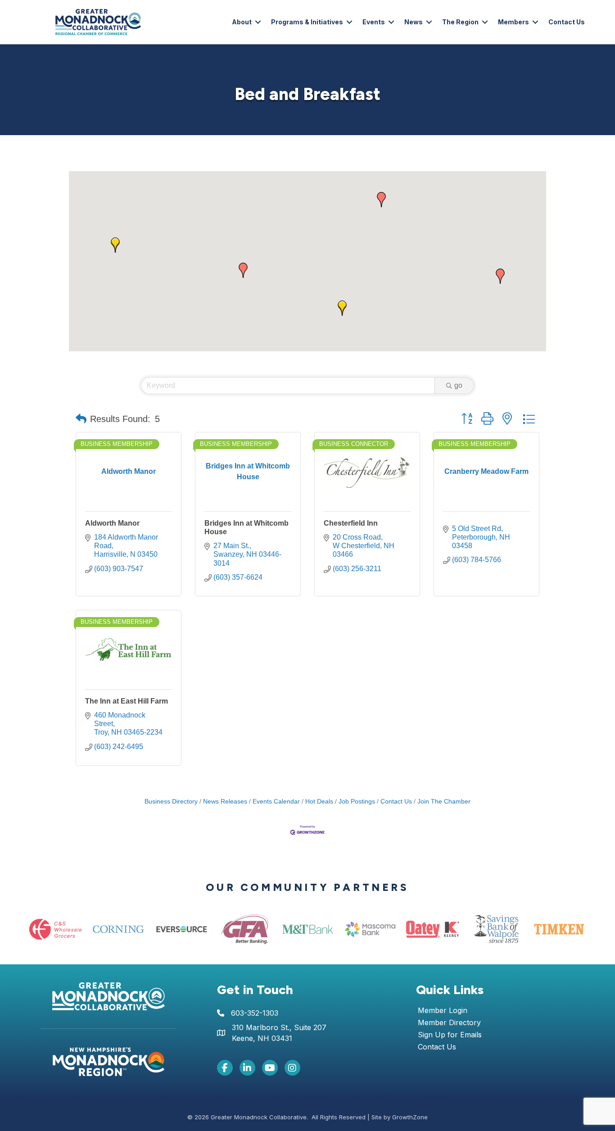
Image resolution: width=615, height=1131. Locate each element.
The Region (460, 22)
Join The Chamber (443, 801)
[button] (243, 270)
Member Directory (449, 1023)
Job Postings (357, 801)
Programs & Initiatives (307, 22)
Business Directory (171, 801)
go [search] (458, 385)
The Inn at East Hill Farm (126, 701)
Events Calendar (276, 801)
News (413, 22)
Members (513, 22)
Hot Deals (319, 801)
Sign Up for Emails (450, 1035)
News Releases (225, 801)
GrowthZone (410, 1117)
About (242, 22)
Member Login (442, 1011)
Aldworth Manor (112, 523)
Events (373, 22)
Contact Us (566, 22)
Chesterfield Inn (351, 523)
